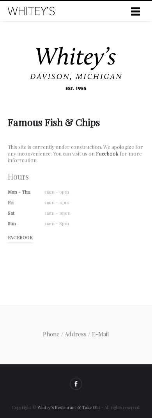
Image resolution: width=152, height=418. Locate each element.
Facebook (107, 153)
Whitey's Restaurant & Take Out (68, 407)
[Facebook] (76, 384)
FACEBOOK (20, 237)
